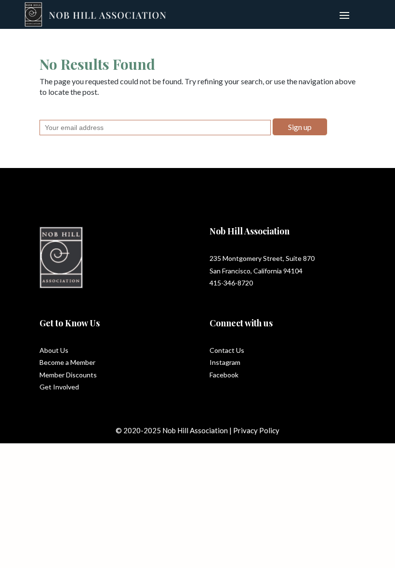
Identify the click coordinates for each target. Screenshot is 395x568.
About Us (54, 350)
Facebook (224, 375)
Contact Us (227, 350)
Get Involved (59, 387)
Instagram (225, 362)
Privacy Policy (256, 430)
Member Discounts (68, 375)
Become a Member (67, 362)
